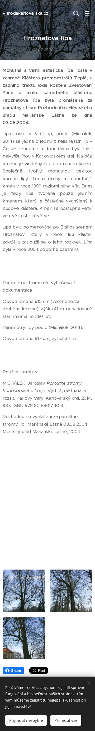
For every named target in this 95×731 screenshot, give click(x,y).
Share (16, 670)
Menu (87, 13)
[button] (76, 13)
